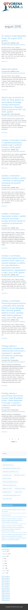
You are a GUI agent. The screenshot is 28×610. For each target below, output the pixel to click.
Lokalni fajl (22, 44)
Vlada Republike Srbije (11, 495)
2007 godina (6, 593)
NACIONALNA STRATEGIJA (11, 468)
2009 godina (6, 590)
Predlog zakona (15, 360)
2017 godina (6, 576)
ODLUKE (7, 478)
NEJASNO (7, 475)
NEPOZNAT (19, 475)
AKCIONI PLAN (8, 465)
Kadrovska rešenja (10, 69)
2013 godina (6, 583)
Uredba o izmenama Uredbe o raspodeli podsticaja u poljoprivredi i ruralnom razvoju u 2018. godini (14, 143)
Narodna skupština (10, 472)
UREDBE (13, 149)
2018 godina (6, 549)
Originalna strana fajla (7, 44)
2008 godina (6, 591)
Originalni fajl (16, 44)
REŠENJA (13, 43)
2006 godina (6, 595)
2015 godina (6, 580)
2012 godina (6, 585)
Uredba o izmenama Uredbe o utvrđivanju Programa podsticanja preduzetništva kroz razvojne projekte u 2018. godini (12, 520)
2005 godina (6, 597)
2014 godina (6, 581)
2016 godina (6, 578)
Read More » (5, 61)
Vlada (17, 43)
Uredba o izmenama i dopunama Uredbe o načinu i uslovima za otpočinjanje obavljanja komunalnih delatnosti (14, 180)
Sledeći (14, 441)
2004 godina (6, 598)
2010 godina (6, 588)
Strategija (20, 488)
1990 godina (6, 600)
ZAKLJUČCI (17, 114)
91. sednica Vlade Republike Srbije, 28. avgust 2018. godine (14, 38)
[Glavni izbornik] (14, 15)
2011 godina (5, 586)
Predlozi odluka (9, 485)
